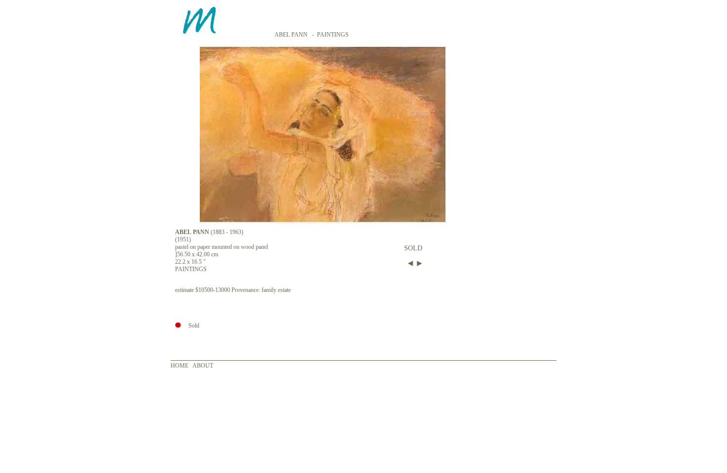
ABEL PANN (291, 34)
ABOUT (202, 365)
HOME (179, 365)
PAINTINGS (333, 34)
